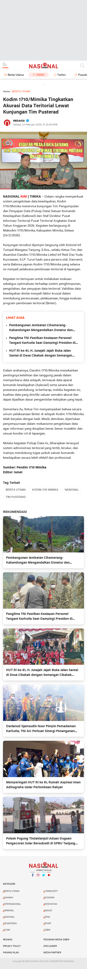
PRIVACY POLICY (12, 946)
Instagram (38, 880)
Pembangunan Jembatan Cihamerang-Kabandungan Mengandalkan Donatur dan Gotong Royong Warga (41, 328)
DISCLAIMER (50, 946)
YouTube (49, 880)
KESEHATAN (50, 904)
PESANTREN (10, 923)
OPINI (47, 917)
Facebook (33, 880)
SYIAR (7, 930)
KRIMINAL (9, 910)
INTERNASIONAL (12, 904)
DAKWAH (8, 897)
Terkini (61, 75)
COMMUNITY (51, 891)
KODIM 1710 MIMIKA (45, 489)
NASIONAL (72, 489)
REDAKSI (7, 939)
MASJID (48, 910)
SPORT (47, 923)
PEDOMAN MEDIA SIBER (56, 939)
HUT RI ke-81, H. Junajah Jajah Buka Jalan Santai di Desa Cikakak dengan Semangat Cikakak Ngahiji (40, 353)
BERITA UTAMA (16, 489)
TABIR (47, 930)
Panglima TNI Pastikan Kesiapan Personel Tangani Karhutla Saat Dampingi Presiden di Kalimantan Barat (42, 341)
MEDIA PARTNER (52, 952)
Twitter (43, 880)
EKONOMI (49, 897)
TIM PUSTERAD (16, 497)
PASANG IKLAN (11, 952)
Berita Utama (16, 75)
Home (6, 91)
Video (40, 75)
